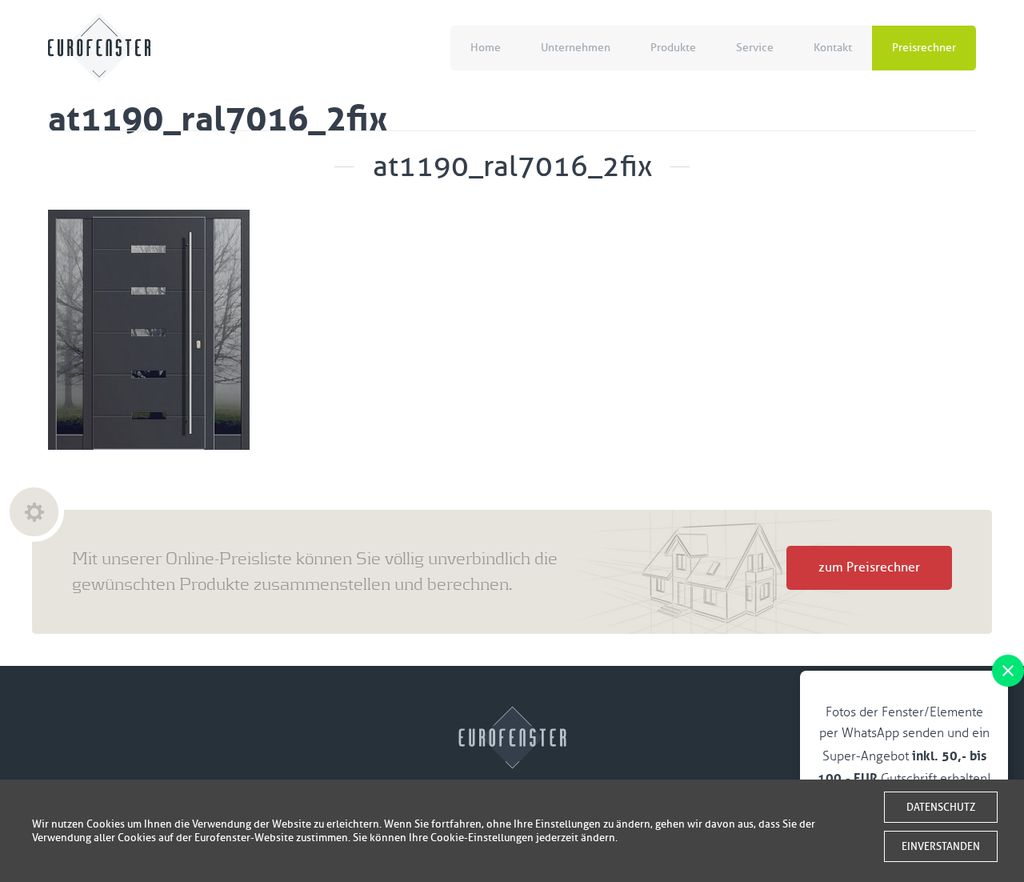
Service (755, 47)
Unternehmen (575, 47)
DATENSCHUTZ (940, 807)
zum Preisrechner (869, 567)
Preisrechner (924, 47)
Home (485, 47)
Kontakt (833, 47)
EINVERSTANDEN (941, 846)
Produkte (673, 47)
